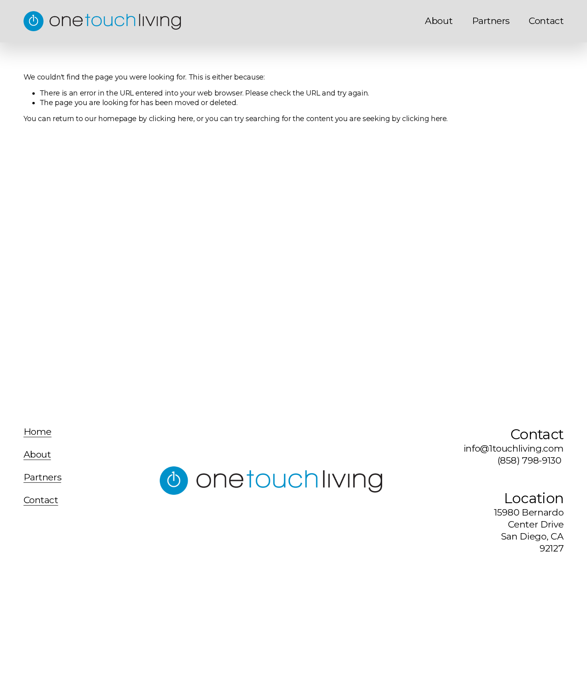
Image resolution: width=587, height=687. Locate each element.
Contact (546, 20)
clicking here (171, 118)
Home (38, 432)
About (438, 20)
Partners (491, 20)
